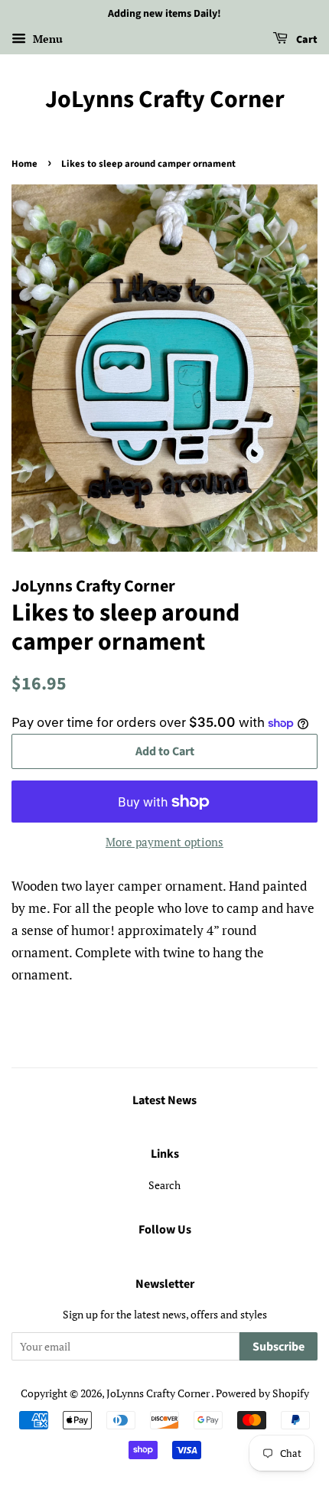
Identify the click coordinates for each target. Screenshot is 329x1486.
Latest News (164, 1100)
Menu (46, 38)
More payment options (164, 841)
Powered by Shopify (262, 1393)
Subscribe (278, 1346)
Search (164, 1185)
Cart (306, 39)
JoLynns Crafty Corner (165, 99)
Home (24, 164)
